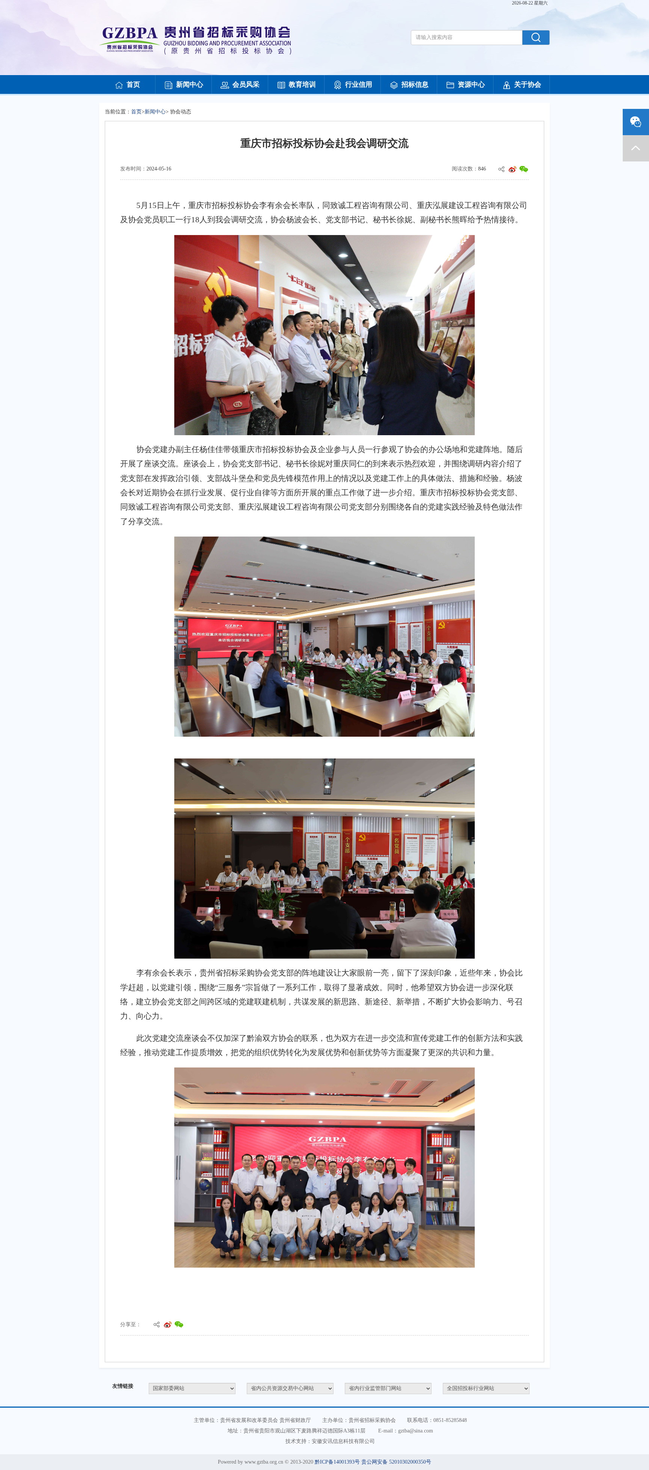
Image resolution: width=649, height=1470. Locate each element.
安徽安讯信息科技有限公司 (343, 1441)
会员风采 (246, 84)
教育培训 (302, 84)
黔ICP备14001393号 (337, 1462)
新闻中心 (189, 84)
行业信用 (358, 84)
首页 (133, 84)
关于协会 (527, 84)
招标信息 (415, 84)
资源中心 (471, 84)
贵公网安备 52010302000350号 (396, 1462)
